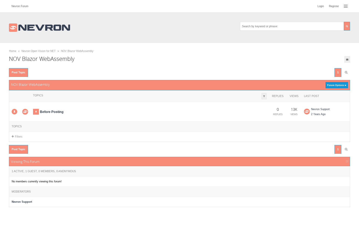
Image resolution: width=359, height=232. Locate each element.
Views (294, 96)
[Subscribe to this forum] (347, 59)
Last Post (311, 96)
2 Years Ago (318, 114)
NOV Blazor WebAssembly (77, 51)
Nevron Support (320, 109)
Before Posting (52, 112)
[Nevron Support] (25, 112)
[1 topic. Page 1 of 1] (346, 72)
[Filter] (264, 96)
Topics (38, 95)
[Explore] (345, 6)
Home (12, 51)
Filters (18, 136)
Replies (278, 96)
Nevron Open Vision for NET (38, 51)
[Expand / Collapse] (347, 161)
